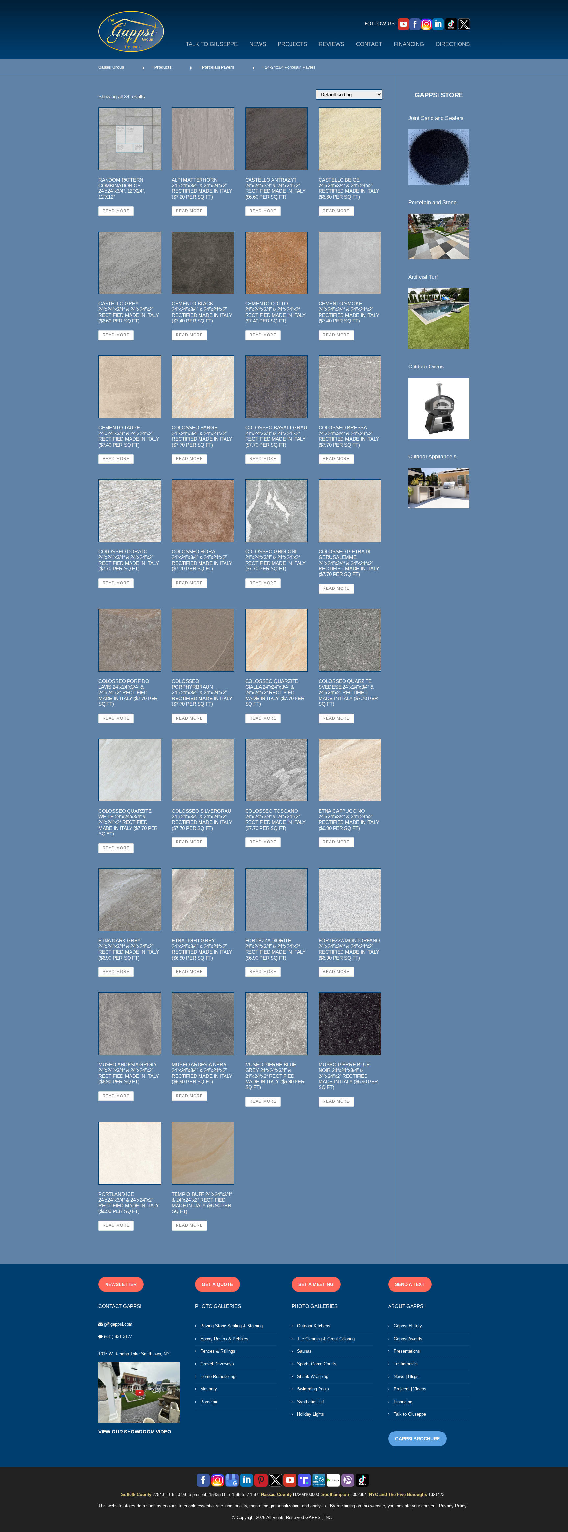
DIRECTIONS (453, 44)
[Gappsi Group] (131, 31)
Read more (116, 211)
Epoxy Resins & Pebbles (224, 1338)
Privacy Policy (453, 1505)
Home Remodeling (218, 1376)
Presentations (407, 1351)
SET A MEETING (316, 1284)
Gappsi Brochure (417, 1438)
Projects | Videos (410, 1389)
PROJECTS (292, 44)
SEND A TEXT (410, 1284)
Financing (403, 1401)
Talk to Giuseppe (410, 1414)
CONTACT (369, 44)
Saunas (304, 1351)
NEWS (257, 44)
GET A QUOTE (217, 1284)
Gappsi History (408, 1325)
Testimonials (406, 1363)
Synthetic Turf (310, 1401)
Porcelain (209, 1401)
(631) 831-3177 (118, 1336)
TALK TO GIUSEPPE (212, 44)
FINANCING (409, 44)
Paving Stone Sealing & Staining (232, 1325)
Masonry (209, 1389)
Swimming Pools (313, 1389)
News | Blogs (406, 1376)
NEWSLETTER (121, 1284)
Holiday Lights (310, 1414)
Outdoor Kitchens (313, 1325)
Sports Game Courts (316, 1363)
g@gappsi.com (118, 1324)
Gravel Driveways (217, 1363)
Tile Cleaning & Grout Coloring (326, 1338)
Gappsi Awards (408, 1338)
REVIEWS (331, 44)
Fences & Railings (218, 1351)
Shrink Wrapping (312, 1376)
